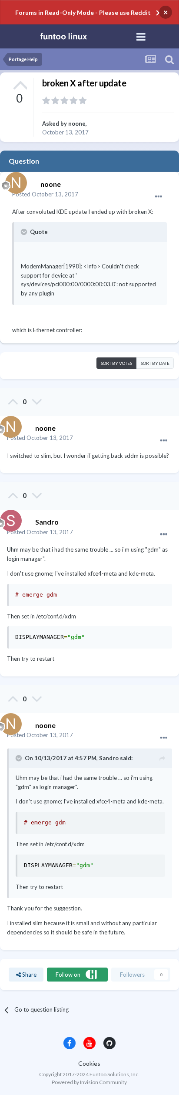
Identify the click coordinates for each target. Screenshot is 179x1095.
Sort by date (155, 363)
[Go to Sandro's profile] (8, 518)
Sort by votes (116, 363)
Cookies (89, 1063)
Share (28, 974)
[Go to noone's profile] (14, 180)
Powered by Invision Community (89, 1082)
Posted (45, 194)
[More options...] (158, 197)
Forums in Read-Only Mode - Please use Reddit (83, 12)
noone (77, 123)
